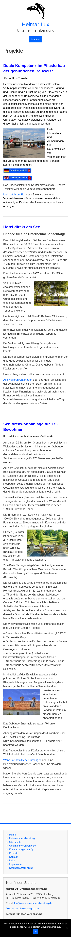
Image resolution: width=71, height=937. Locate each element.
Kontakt (13, 856)
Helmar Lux (35, 24)
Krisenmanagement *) (21, 849)
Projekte (13, 853)
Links (12, 860)
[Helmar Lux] (35, 19)
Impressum (15, 864)
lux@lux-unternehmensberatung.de (33, 903)
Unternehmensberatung (22, 838)
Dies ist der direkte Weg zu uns (23, 908)
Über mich (14, 842)
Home (12, 834)
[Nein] (67, 928)
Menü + (35, 39)
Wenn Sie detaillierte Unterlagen (22, 760)
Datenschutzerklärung (21, 867)
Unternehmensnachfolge (22, 845)
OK (35, 931)
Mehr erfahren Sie (13, 194)
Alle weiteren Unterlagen (17, 379)
